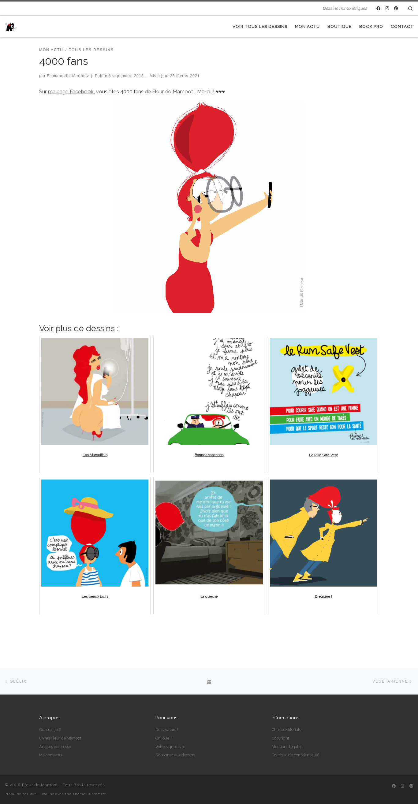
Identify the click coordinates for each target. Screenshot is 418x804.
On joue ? (163, 738)
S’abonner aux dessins (175, 755)
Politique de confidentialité (295, 755)
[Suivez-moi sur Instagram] (387, 8)
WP (33, 794)
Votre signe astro (170, 746)
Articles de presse (55, 746)
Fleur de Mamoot (40, 785)
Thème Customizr (89, 794)
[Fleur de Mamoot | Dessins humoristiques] (11, 26)
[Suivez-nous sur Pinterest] (396, 8)
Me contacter (51, 755)
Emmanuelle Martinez (68, 76)
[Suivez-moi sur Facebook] (378, 8)
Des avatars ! (166, 729)
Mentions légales (287, 746)
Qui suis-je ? (50, 729)
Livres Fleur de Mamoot (60, 738)
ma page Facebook (71, 91)
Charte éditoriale (286, 729)
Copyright (280, 738)
